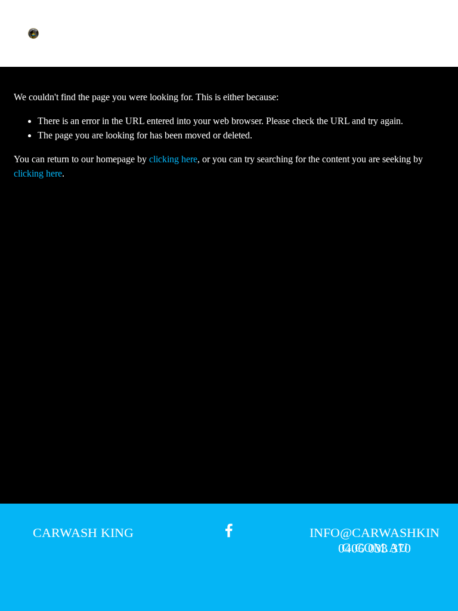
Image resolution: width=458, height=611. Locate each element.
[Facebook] (229, 530)
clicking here (173, 159)
